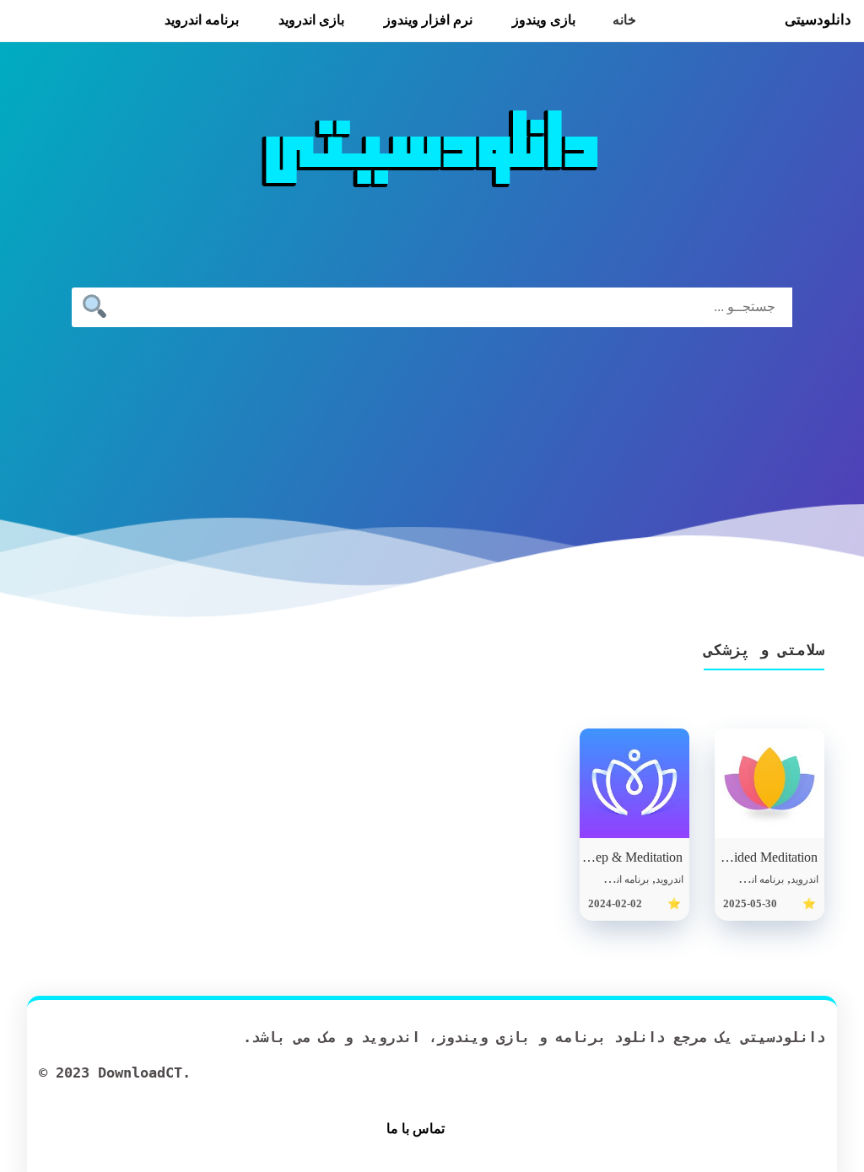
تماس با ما (415, 1128)
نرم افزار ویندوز (428, 20)
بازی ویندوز (543, 20)
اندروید (804, 879)
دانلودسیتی (818, 20)
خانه (624, 20)
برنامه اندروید (202, 20)
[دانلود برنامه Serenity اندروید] (769, 783)
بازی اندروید (311, 20)
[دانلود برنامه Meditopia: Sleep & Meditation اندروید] (634, 783)
